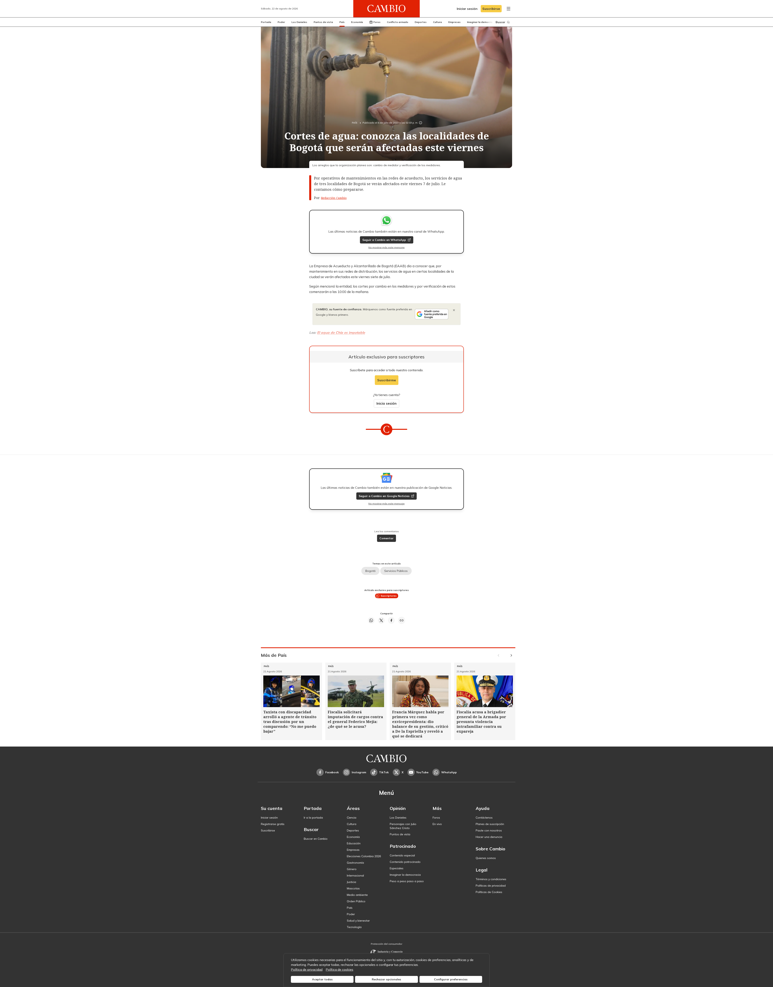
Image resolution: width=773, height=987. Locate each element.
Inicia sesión (386, 403)
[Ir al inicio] (386, 8)
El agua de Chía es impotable (341, 332)
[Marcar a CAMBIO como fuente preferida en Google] (431, 314)
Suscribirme (386, 380)
